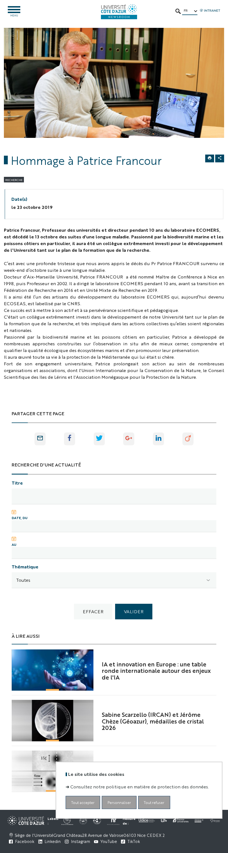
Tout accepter (83, 802)
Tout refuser (154, 802)
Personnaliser (119, 802)
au (14, 544)
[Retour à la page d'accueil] (119, 11)
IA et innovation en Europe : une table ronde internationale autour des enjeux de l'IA (156, 670)
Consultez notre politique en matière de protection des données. (139, 787)
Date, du (20, 517)
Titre (17, 483)
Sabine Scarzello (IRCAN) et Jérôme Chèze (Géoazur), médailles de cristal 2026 (153, 721)
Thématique (25, 567)
